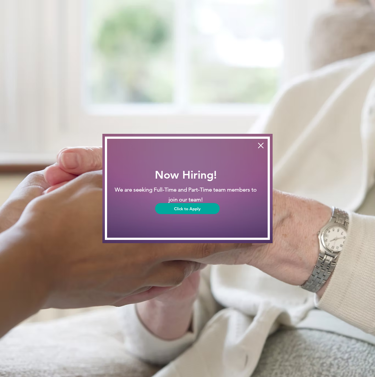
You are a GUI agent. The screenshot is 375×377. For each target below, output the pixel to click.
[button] (261, 145)
